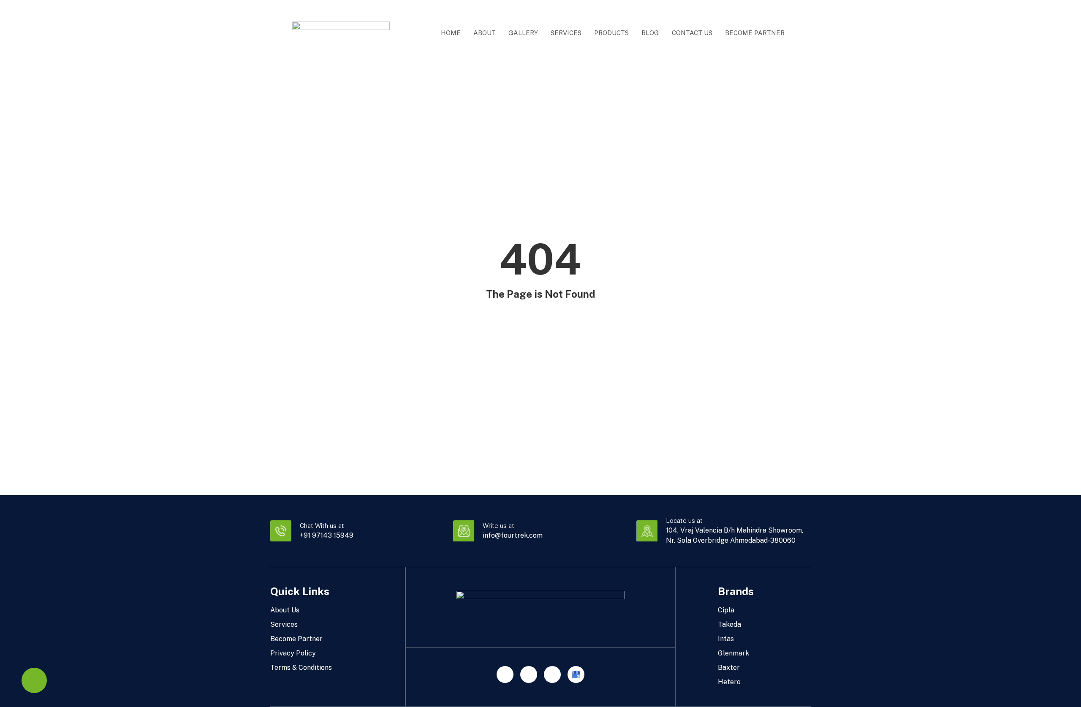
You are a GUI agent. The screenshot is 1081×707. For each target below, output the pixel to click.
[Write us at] (463, 530)
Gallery (523, 32)
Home (451, 32)
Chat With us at (322, 525)
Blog (650, 32)
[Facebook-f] (552, 674)
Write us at (498, 525)
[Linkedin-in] (528, 674)
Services (566, 32)
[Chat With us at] (280, 530)
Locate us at (684, 520)
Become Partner (755, 32)
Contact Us (692, 32)
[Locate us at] (646, 530)
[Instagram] (505, 674)
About (484, 32)
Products (611, 32)
